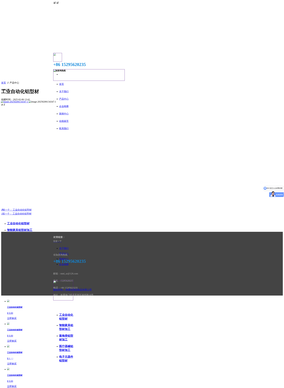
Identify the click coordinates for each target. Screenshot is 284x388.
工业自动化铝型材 (18, 223)
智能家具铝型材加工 (19, 229)
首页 (3, 83)
